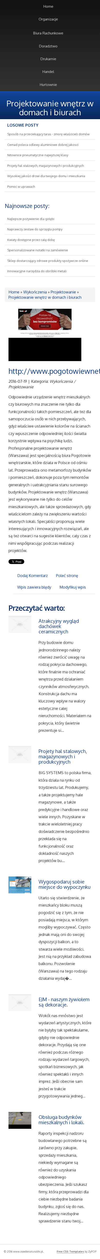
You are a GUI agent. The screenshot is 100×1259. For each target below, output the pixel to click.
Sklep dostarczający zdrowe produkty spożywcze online (47, 261)
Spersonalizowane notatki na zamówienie (37, 250)
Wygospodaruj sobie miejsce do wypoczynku (65, 884)
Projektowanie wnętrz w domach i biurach (45, 297)
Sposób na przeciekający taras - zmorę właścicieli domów (48, 134)
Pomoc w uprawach (21, 186)
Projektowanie (63, 292)
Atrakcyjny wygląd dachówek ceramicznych (59, 626)
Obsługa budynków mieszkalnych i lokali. (61, 1119)
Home (13, 292)
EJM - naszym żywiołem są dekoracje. (64, 1002)
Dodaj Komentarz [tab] (32, 575)
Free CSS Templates (70, 1251)
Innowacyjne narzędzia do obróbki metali (37, 271)
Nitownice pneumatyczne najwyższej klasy (37, 155)
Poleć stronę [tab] (67, 575)
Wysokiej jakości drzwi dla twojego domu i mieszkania (46, 176)
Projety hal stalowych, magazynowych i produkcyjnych (45, 166)
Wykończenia (35, 292)
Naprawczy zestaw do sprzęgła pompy (34, 229)
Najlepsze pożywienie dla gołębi (30, 219)
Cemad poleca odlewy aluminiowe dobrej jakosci (42, 145)
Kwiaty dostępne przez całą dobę (31, 240)
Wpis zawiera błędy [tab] (34, 587)
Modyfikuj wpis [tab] (72, 587)
